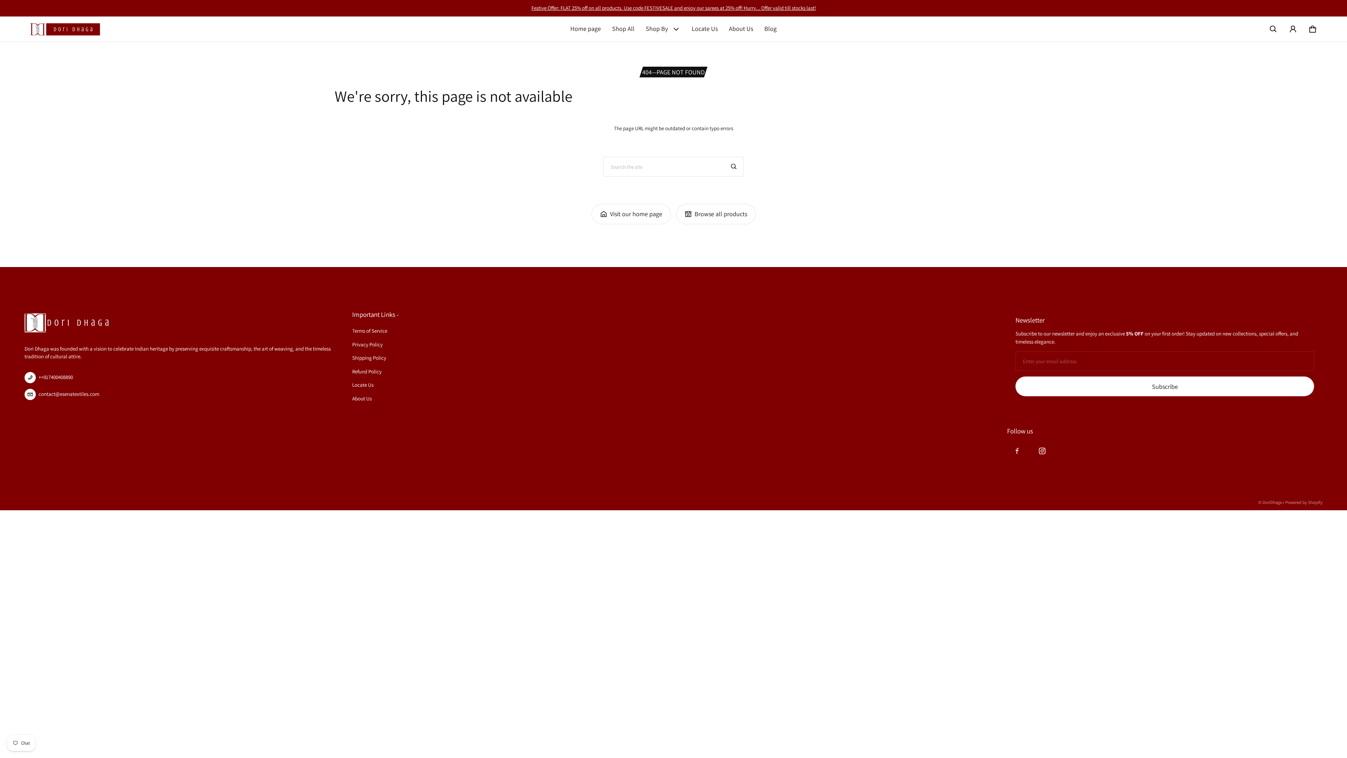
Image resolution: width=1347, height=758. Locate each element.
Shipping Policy (369, 357)
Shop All (623, 29)
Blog (770, 29)
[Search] (734, 167)
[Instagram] (1042, 451)
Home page (585, 29)
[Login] (1293, 29)
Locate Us (705, 29)
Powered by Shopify (1303, 502)
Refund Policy (367, 371)
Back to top (40, 275)
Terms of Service (369, 330)
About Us (741, 29)
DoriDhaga (1272, 502)
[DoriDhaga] (65, 29)
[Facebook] (1017, 451)
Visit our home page (636, 214)
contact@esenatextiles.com (69, 394)
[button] (1273, 29)
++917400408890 (56, 377)
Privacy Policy (367, 344)
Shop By (657, 29)
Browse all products (721, 214)
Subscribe (1165, 387)
